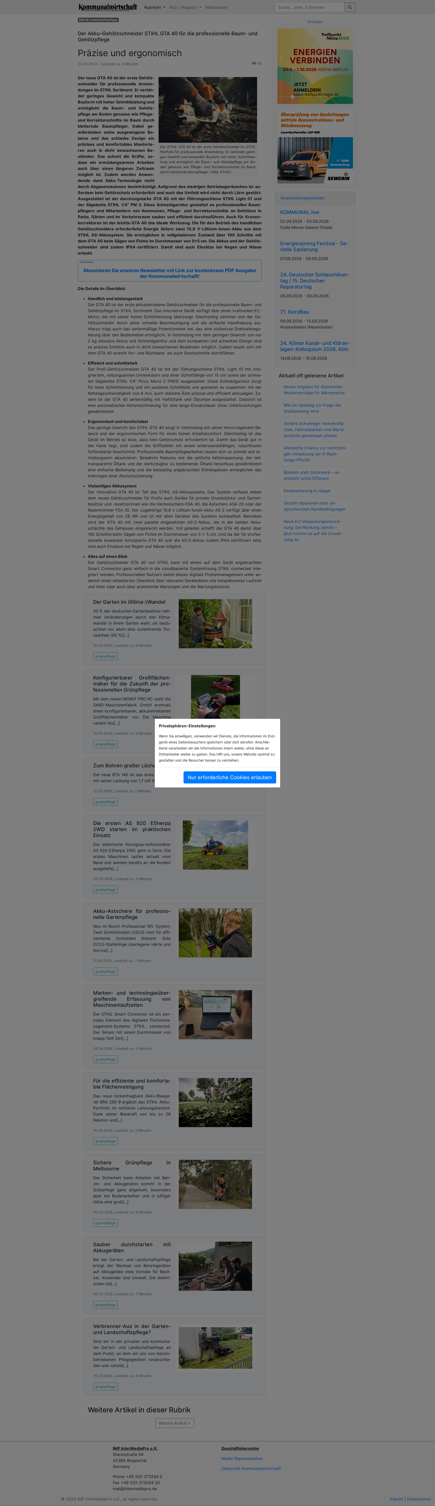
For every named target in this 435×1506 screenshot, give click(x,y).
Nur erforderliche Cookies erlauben (230, 777)
